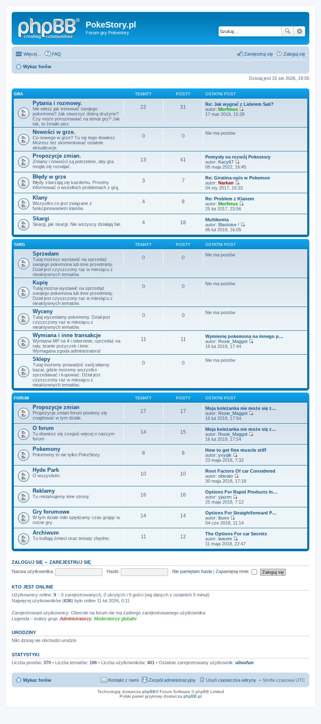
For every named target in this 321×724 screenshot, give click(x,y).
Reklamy (44, 491)
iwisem (225, 538)
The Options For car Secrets (236, 533)
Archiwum (46, 533)
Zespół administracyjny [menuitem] (172, 680)
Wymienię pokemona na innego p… (244, 336)
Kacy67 (226, 161)
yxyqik (225, 455)
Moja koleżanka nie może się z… (240, 408)
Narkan (226, 182)
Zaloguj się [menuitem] (294, 53)
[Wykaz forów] (50, 27)
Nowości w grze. (54, 132)
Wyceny (43, 311)
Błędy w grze (49, 177)
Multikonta (217, 219)
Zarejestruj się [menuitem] (258, 53)
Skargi (41, 218)
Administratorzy (76, 618)
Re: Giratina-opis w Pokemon (237, 177)
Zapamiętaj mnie (233, 571)
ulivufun (244, 662)
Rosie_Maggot (232, 341)
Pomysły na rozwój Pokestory (237, 156)
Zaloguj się (27, 562)
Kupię (40, 282)
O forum (43, 428)
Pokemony (46, 449)
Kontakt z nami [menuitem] (123, 680)
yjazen (225, 496)
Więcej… (32, 53)
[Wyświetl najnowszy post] (241, 109)
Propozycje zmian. (57, 156)
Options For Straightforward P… (241, 512)
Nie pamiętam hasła (192, 571)
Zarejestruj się (70, 562)
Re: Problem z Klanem (229, 198)
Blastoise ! (228, 224)
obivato (225, 475)
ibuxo (223, 517)
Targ (19, 244)
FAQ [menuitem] (56, 53)
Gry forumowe (51, 512)
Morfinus (228, 109)
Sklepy (41, 359)
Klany (40, 197)
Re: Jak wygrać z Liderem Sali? (239, 104)
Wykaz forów (37, 680)
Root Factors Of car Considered (240, 470)
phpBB (148, 691)
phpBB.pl (192, 696)
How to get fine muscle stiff (235, 450)
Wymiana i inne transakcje (67, 335)
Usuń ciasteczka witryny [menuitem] (231, 680)
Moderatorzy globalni (115, 618)
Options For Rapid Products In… (241, 491)
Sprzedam (46, 254)
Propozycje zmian (56, 407)
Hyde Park (46, 470)
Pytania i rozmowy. (57, 103)
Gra (18, 94)
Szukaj (287, 31)
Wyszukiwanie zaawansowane (299, 31)
